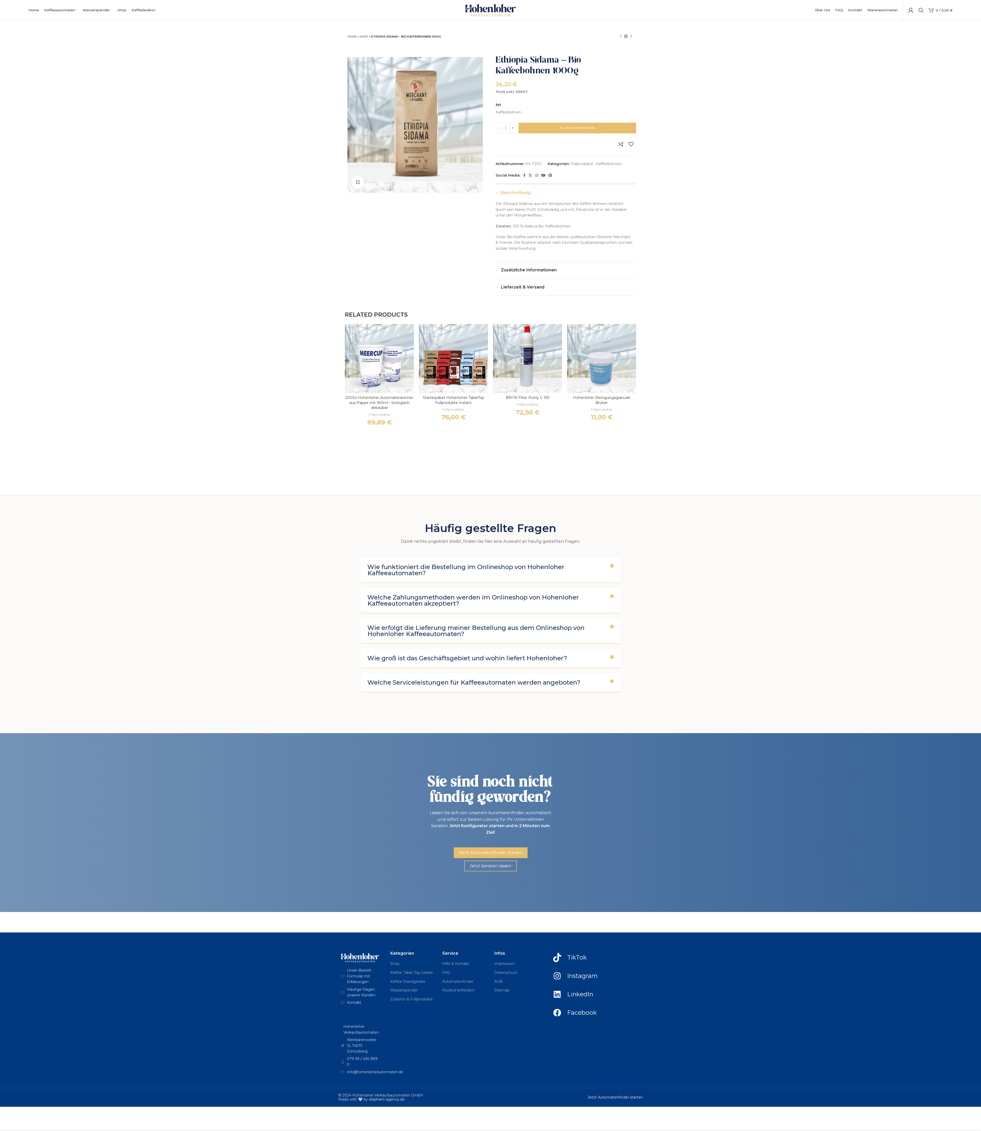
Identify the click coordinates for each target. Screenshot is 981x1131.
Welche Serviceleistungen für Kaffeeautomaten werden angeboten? (473, 682)
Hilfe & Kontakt (455, 963)
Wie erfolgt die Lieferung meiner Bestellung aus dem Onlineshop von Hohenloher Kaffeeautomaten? (476, 631)
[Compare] (620, 144)
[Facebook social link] (524, 175)
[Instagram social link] (537, 175)
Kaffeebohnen (609, 163)
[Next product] (631, 36)
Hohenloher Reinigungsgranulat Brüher (601, 400)
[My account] (911, 10)
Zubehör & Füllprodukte (411, 999)
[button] (490, 570)
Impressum (504, 963)
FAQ (446, 972)
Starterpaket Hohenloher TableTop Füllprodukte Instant (453, 400)
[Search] (921, 10)
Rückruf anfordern (458, 990)
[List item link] (360, 976)
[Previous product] (620, 36)
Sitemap (501, 990)
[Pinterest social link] (550, 175)
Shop (363, 36)
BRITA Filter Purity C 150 (528, 397)
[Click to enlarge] (357, 182)
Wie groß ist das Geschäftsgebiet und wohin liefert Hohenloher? (467, 658)
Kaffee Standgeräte (407, 981)
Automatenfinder (457, 981)
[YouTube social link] (543, 175)
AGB (498, 981)
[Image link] (360, 957)
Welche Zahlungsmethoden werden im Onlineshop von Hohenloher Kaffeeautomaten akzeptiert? (473, 600)
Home (351, 36)
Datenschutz (506, 972)
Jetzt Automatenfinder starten (615, 1097)
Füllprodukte (582, 163)
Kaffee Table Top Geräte (411, 972)
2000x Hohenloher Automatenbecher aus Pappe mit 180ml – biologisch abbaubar (379, 402)
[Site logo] (490, 10)
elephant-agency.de (387, 1099)
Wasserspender (404, 990)
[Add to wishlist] (631, 144)
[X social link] (530, 175)
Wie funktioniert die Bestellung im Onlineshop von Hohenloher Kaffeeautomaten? (465, 570)
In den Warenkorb (577, 128)
